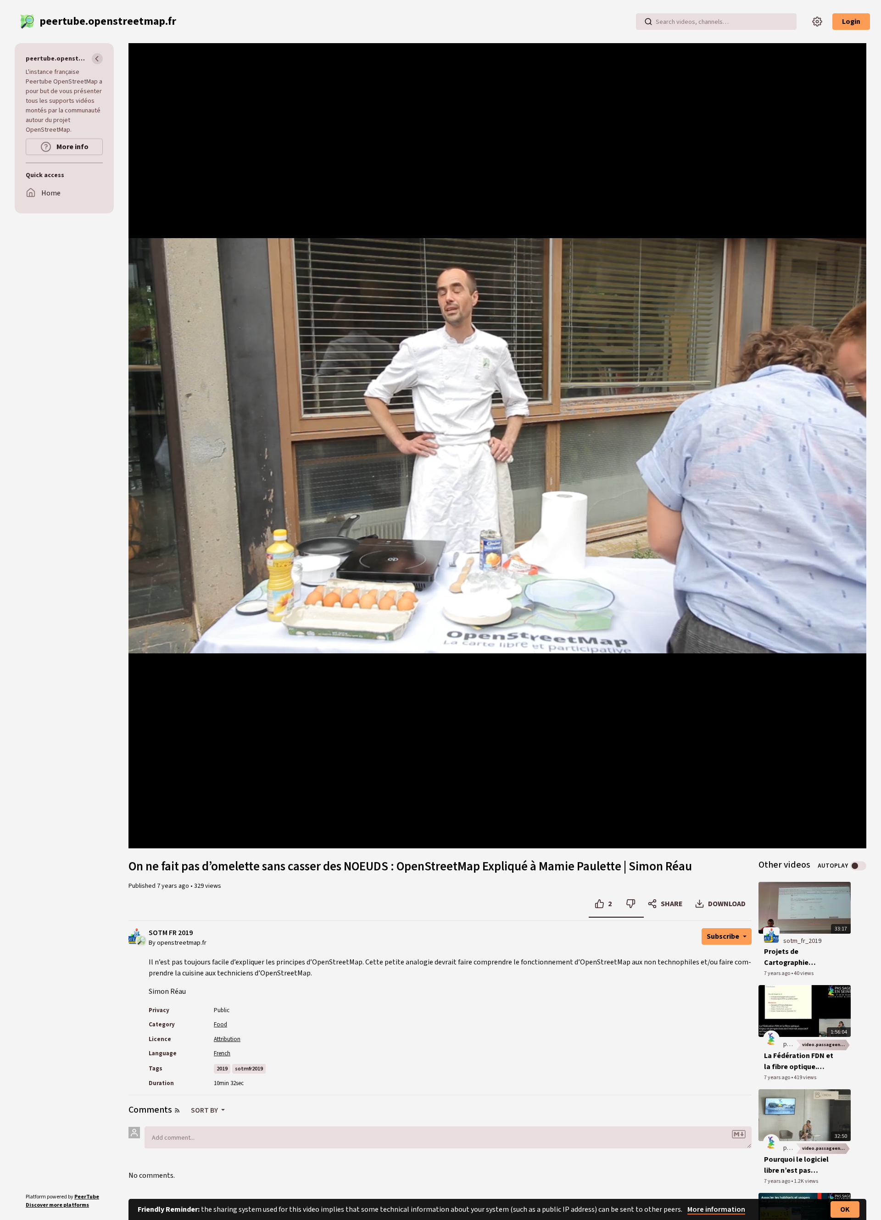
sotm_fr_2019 (802, 941)
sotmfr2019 (249, 1069)
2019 (222, 1069)
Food (220, 1024)
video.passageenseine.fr (826, 1045)
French (222, 1053)
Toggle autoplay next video (858, 865)
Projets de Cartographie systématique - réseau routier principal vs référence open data (800, 957)
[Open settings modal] (817, 21)
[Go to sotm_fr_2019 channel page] (141, 940)
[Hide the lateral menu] (97, 58)
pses (790, 1044)
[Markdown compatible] (739, 1134)
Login (851, 22)
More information (716, 1209)
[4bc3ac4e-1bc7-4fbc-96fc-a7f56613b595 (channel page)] (771, 1038)
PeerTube (86, 1197)
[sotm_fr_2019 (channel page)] (771, 935)
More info (72, 147)
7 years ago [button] (173, 886)
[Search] (648, 21)
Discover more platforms (57, 1205)
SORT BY (205, 1110)
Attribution (227, 1039)
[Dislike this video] (630, 904)
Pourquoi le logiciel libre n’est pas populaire (796, 1165)
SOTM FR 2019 (171, 933)
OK (845, 1209)
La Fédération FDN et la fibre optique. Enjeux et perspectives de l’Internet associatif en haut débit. (798, 1061)
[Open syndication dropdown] (177, 1110)
